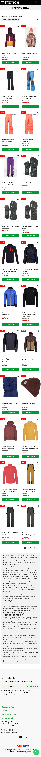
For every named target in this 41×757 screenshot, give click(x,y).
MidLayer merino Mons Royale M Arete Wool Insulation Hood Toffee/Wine (29, 360)
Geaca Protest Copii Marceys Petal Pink (8, 447)
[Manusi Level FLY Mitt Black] (10, 210)
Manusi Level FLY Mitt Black (10, 226)
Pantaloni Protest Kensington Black (7, 97)
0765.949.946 (8, 730)
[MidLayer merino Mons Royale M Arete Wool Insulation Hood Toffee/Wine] (31, 342)
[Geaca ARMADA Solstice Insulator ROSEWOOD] (31, 37)
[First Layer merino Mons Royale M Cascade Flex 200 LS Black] (31, 297)
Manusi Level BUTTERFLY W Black (30, 227)
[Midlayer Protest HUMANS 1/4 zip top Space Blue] (10, 253)
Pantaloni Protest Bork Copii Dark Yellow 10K (29, 490)
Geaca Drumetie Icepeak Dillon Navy (30, 270)
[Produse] (2, 2)
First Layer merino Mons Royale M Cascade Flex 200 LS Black (29, 314)
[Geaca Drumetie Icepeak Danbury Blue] (10, 297)
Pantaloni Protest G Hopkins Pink (28, 140)
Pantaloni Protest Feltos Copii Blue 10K (29, 97)
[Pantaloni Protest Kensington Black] (10, 80)
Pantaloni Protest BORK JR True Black (10, 534)
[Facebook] (15, 737)
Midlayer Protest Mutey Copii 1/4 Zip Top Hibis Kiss (10, 490)
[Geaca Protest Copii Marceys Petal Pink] (10, 430)
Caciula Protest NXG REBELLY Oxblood (28, 404)
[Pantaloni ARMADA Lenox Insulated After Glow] (10, 167)
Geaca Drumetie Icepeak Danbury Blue (10, 314)
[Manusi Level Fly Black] (31, 167)
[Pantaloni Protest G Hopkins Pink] (31, 123)
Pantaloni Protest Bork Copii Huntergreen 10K (29, 534)
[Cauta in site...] (36, 2)
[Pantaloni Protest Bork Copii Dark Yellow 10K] (31, 474)
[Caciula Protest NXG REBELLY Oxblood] (31, 387)
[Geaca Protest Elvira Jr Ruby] (10, 37)
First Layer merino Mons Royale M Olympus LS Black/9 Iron (9, 360)
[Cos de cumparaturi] (39, 2)
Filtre (35, 19)
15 (34, 548)
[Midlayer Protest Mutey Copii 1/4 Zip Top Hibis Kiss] (10, 474)
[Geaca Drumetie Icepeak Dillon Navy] (31, 253)
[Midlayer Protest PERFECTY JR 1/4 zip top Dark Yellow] (31, 430)
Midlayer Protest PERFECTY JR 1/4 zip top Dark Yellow (30, 447)
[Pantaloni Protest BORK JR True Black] (10, 517)
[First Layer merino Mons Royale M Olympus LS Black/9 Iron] (10, 342)
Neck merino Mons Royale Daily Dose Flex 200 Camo (10, 404)
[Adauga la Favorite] (18, 26)
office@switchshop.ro (11, 733)
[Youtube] (20, 737)
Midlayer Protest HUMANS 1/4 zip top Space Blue (10, 270)
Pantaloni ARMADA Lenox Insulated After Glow (9, 184)
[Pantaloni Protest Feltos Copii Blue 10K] (31, 80)
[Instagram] (26, 737)
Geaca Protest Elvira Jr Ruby (9, 54)
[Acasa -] (12, 2)
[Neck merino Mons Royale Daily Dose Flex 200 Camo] (10, 387)
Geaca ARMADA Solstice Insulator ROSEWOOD (29, 54)
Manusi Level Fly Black (29, 183)
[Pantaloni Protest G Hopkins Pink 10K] (10, 123)
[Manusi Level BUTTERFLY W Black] (31, 210)
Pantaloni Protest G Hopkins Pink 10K (8, 140)
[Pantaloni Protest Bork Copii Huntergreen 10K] (31, 517)
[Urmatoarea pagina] (37, 548)
